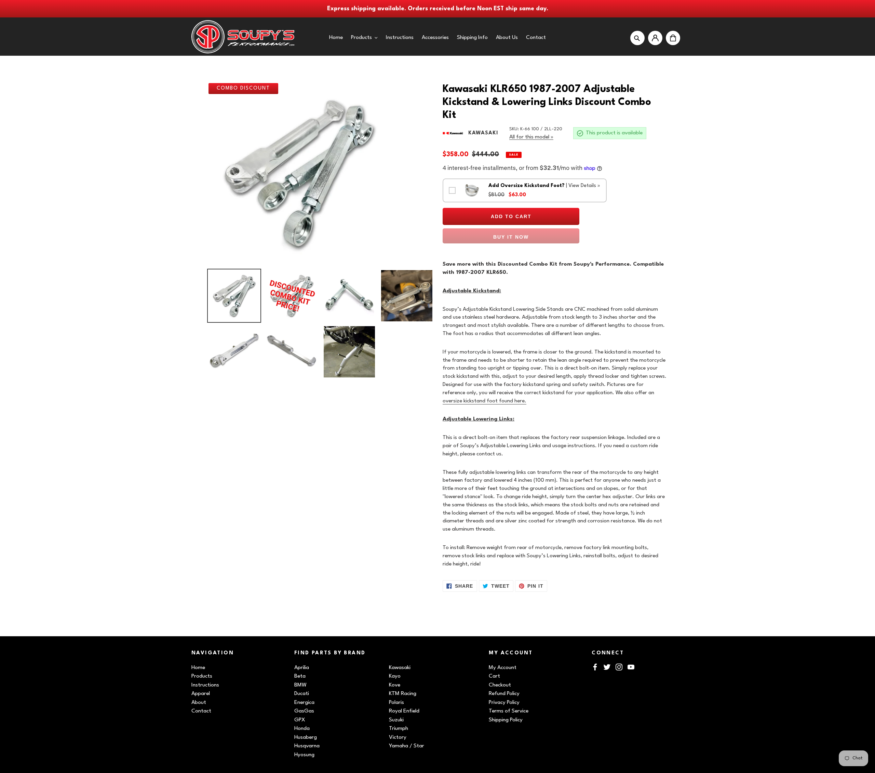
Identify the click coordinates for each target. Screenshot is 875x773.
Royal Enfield (404, 711)
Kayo (395, 676)
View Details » (584, 185)
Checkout (500, 685)
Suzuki (396, 720)
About (198, 702)
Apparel (200, 693)
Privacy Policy (504, 702)
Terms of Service (508, 711)
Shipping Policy (506, 720)
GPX (299, 720)
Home (198, 667)
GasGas (304, 711)
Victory (397, 737)
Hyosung (304, 755)
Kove (394, 685)
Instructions (205, 685)
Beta (300, 676)
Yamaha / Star (406, 746)
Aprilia (301, 667)
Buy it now (511, 237)
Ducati (301, 693)
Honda (302, 728)
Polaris (396, 702)
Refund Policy (504, 693)
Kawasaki (399, 667)
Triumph (398, 728)
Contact (201, 711)
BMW (300, 685)
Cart (494, 676)
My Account (502, 667)
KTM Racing (402, 693)
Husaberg (305, 737)
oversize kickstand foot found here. (484, 401)
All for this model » (531, 137)
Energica (304, 702)
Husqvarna (307, 746)
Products (201, 676)
